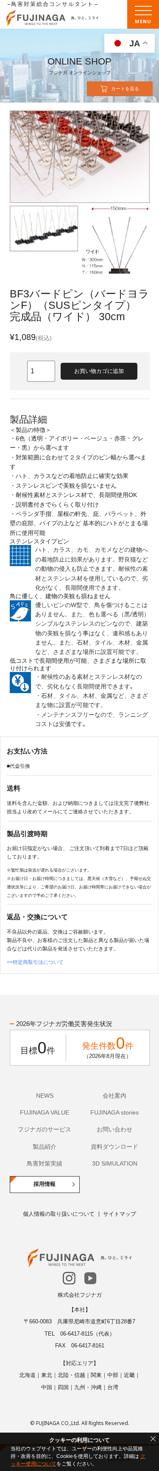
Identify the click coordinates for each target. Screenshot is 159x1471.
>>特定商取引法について (35, 962)
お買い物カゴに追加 (99, 371)
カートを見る (125, 88)
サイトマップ (119, 1214)
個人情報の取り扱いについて (59, 1214)
